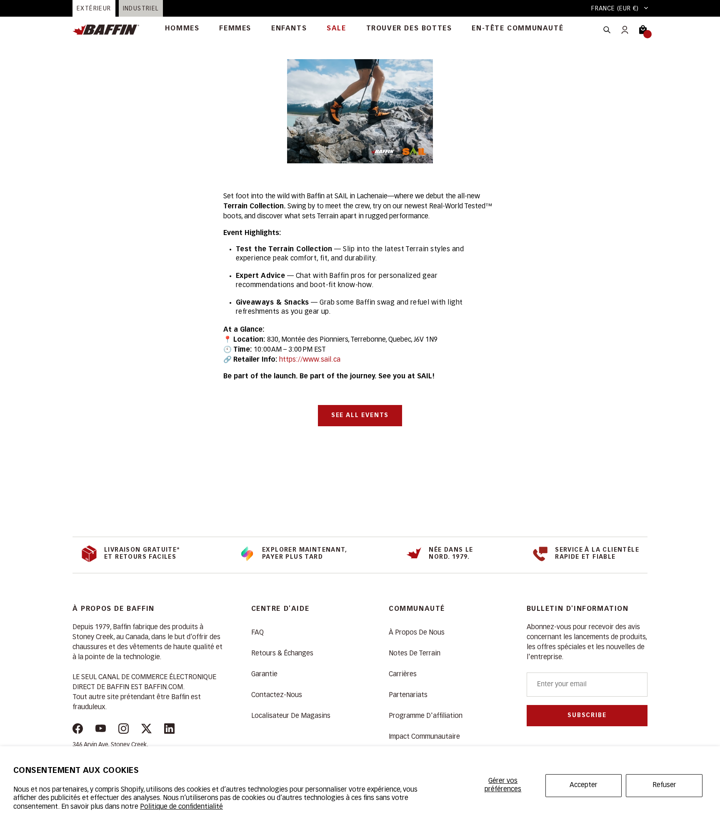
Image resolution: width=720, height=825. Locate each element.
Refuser (664, 785)
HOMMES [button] (182, 28)
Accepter (584, 785)
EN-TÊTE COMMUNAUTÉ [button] (517, 28)
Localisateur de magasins (290, 716)
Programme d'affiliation (425, 716)
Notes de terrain (414, 653)
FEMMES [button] (235, 28)
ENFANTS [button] (289, 28)
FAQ (257, 633)
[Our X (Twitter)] (146, 730)
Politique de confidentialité (181, 807)
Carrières (403, 674)
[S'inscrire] (624, 29)
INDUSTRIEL (141, 9)
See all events (360, 415)
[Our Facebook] (77, 730)
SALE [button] (336, 28)
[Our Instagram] (123, 730)
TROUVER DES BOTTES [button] (409, 28)
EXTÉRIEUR (94, 9)
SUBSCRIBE (587, 715)
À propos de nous (417, 633)
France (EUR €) (615, 9)
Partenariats (408, 695)
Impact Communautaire (424, 737)
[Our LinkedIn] (169, 730)
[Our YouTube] (100, 730)
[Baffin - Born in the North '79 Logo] (110, 29)
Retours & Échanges (282, 653)
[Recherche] (606, 30)
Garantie (264, 674)
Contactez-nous (276, 695)
